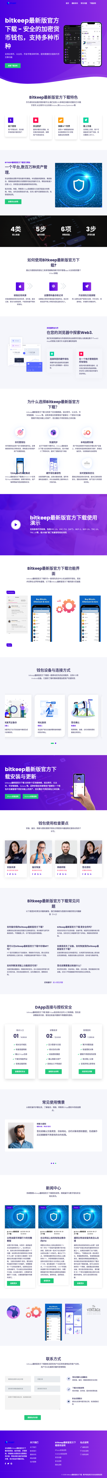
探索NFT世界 (64, 126)
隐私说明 (58, 1465)
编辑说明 (85, 1447)
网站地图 (33, 1458)
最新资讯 (75, 3)
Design (9, 1207)
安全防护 (37, 126)
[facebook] (8, 874)
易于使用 (12, 126)
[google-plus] (13, 874)
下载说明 (93, 3)
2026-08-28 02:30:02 (25, 1233)
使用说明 (85, 1454)
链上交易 (87, 126)
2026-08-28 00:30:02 (58, 1233)
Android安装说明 (30, 796)
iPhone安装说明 (12, 796)
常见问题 (84, 3)
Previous (11, 592)
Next (9, 645)
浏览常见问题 (87, 1071)
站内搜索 (33, 1462)
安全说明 (58, 1461)
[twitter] (10, 874)
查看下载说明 (12, 66)
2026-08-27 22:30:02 (92, 1233)
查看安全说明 (13, 202)
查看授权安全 (20, 1071)
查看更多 (13, 1283)
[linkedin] (16, 874)
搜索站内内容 (33, 1417)
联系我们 (33, 1451)
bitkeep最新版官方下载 (13, 1233)
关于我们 (33, 1447)
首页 (67, 3)
